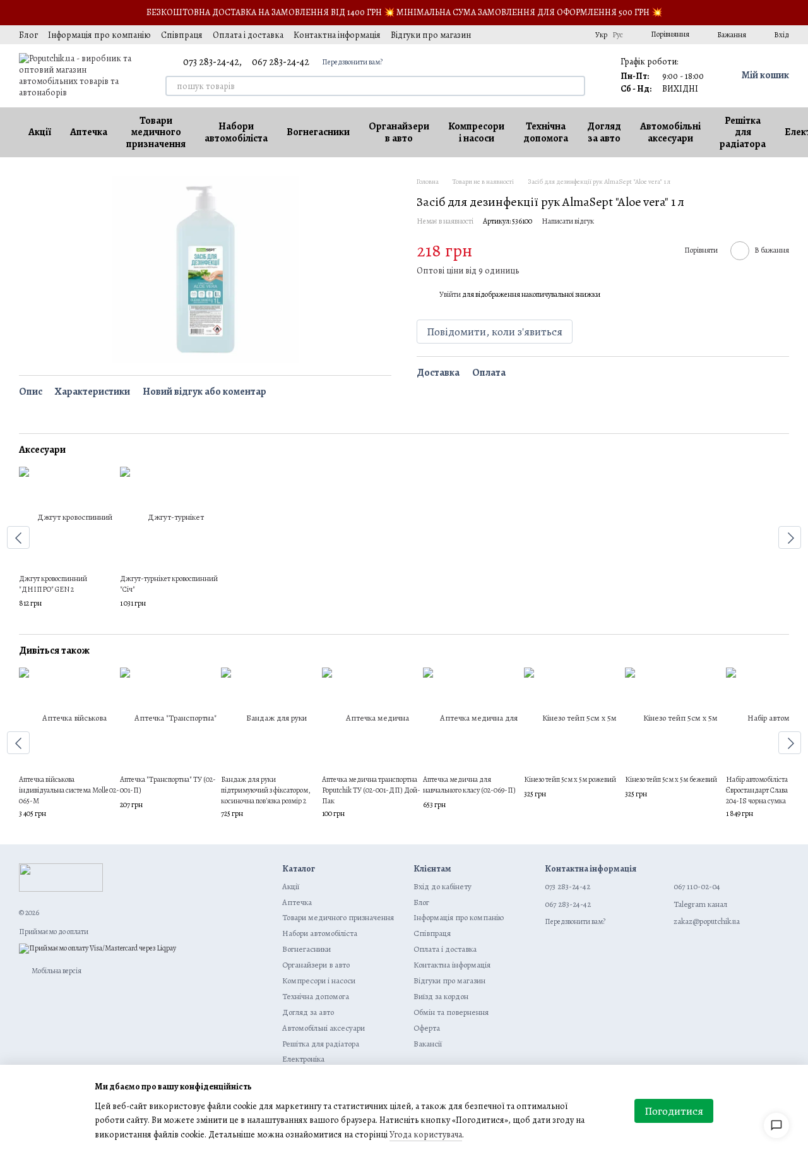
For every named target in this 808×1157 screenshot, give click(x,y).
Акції (39, 132)
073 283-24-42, (212, 62)
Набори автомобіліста (236, 132)
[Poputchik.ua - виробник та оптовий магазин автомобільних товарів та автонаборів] (61, 877)
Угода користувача (425, 1135)
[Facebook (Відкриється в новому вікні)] (530, 35)
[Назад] (18, 537)
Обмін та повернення (451, 1012)
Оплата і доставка (248, 35)
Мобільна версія (55, 971)
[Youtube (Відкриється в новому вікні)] (545, 35)
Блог (28, 35)
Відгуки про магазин (431, 35)
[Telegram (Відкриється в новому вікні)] (560, 35)
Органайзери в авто (399, 132)
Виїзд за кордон (440, 996)
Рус (617, 35)
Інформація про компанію (99, 35)
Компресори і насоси (476, 132)
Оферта (426, 1027)
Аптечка (88, 132)
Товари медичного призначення (156, 132)
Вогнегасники (318, 132)
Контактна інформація (337, 35)
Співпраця (182, 35)
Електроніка (303, 1058)
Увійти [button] (450, 294)
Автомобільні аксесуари (670, 132)
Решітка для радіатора (743, 132)
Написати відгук (568, 221)
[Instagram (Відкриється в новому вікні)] (499, 35)
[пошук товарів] (575, 86)
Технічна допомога (545, 132)
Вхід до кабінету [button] (442, 886)
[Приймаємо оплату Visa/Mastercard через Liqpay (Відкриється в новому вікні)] (97, 948)
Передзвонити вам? (352, 62)
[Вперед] (789, 537)
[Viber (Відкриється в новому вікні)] (575, 35)
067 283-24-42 (280, 62)
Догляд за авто (604, 132)
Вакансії (427, 1043)
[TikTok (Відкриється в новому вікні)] (514, 35)
